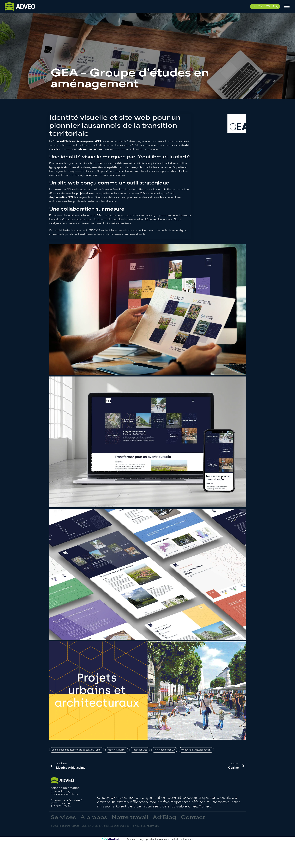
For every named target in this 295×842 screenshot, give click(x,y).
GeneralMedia (122, 826)
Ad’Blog (164, 817)
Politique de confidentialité (145, 826)
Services (63, 817)
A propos (93, 817)
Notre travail (130, 817)
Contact (193, 817)
